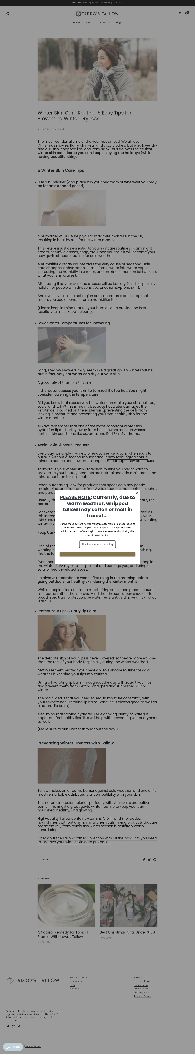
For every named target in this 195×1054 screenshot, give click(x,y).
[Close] (136, 493)
